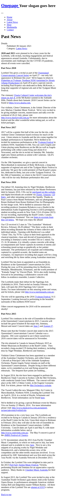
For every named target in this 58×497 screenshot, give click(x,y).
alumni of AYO (38, 487)
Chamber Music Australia (36, 470)
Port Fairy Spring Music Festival (23, 465)
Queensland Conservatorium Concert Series (25, 74)
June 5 (36, 326)
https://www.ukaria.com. (20, 103)
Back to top (6, 494)
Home (9, 17)
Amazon (47, 194)
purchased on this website (43, 192)
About (9, 19)
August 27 (48, 326)
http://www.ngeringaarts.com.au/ (39, 292)
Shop (9, 25)
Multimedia (12, 27)
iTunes (39, 194)
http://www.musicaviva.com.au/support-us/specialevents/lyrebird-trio (24, 409)
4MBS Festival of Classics (16, 435)
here (43, 398)
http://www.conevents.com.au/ (14, 433)
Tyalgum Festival (42, 297)
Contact (10, 30)
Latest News (12, 22)
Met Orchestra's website (40, 385)
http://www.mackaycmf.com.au (15, 117)
